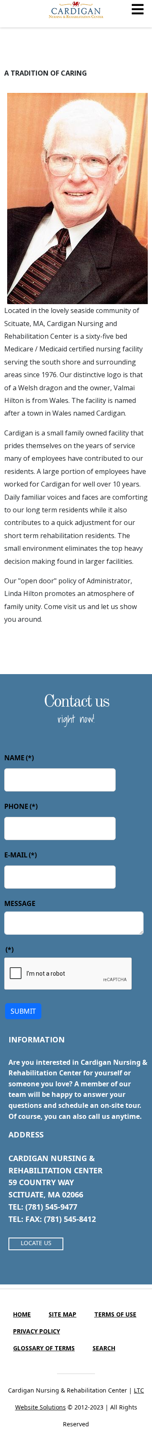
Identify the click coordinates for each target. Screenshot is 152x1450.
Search (103, 1348)
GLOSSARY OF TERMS (44, 1348)
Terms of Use (115, 1314)
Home (22, 1314)
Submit (23, 1011)
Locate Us (36, 1243)
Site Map (62, 1314)
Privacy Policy (36, 1331)
